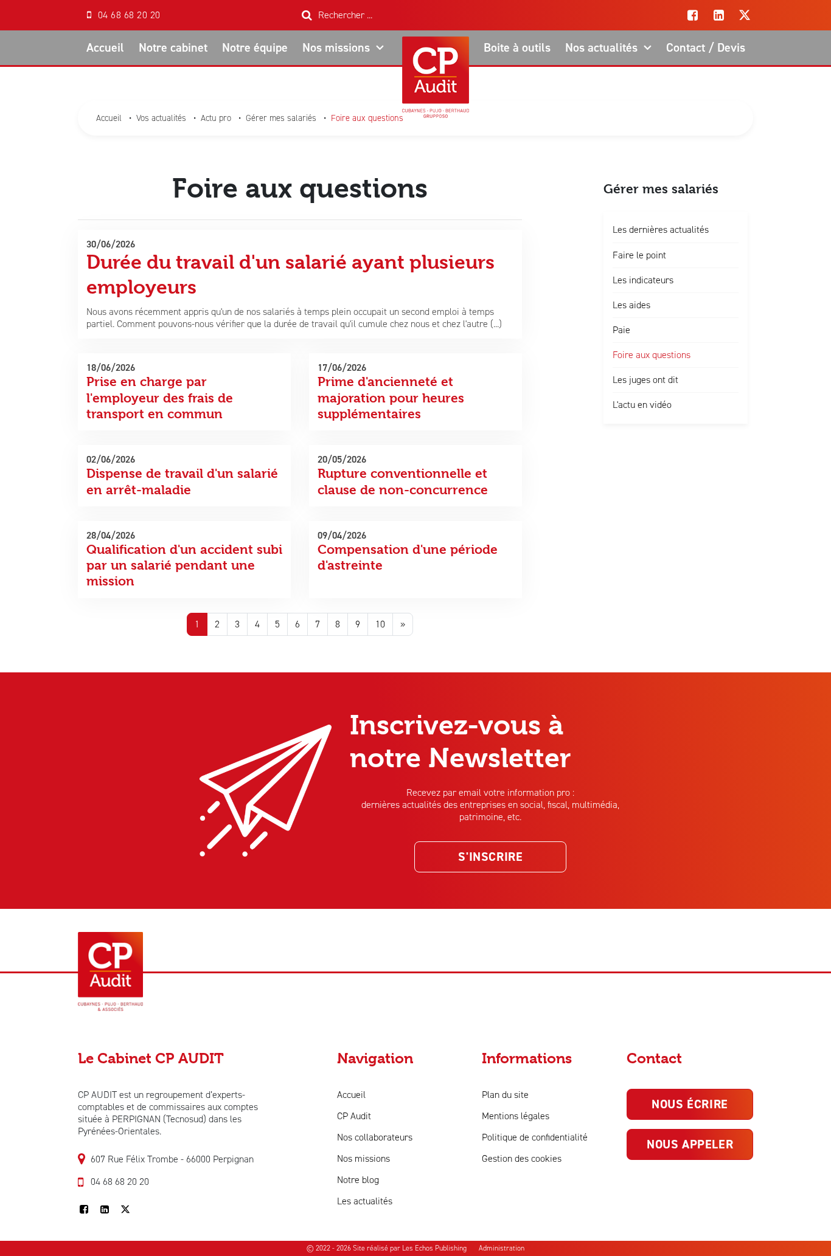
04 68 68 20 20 (120, 1181)
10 (380, 624)
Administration (501, 1248)
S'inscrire (490, 856)
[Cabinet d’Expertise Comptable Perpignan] (110, 937)
